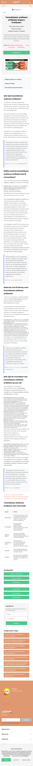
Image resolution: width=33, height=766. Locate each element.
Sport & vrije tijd (16, 578)
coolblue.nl (11, 487)
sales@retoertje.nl (6, 704)
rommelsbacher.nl (12, 163)
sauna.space (11, 280)
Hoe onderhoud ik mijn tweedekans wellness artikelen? (14, 646)
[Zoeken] (30, 6)
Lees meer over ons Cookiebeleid (20, 756)
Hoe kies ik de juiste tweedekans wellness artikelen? (13, 635)
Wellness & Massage (16, 45)
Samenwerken (16, 597)
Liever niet (16, 759)
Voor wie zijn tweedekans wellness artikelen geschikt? (14, 652)
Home (4, 12)
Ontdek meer (16, 52)
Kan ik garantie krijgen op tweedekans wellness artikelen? (15, 669)
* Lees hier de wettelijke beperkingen (10, 723)
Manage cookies (26, 759)
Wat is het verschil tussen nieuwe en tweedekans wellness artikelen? (15, 641)
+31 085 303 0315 (6, 703)
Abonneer (26, 720)
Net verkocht (16, 593)
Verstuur (16, 623)
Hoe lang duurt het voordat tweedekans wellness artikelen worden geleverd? (15, 663)
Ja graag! (6, 759)
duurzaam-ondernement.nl (15, 367)
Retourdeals (21, 47)
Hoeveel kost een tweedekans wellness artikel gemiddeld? (15, 658)
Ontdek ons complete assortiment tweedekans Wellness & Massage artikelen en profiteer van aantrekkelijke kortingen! (16, 496)
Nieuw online (16, 589)
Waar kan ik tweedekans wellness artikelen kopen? (14, 675)
